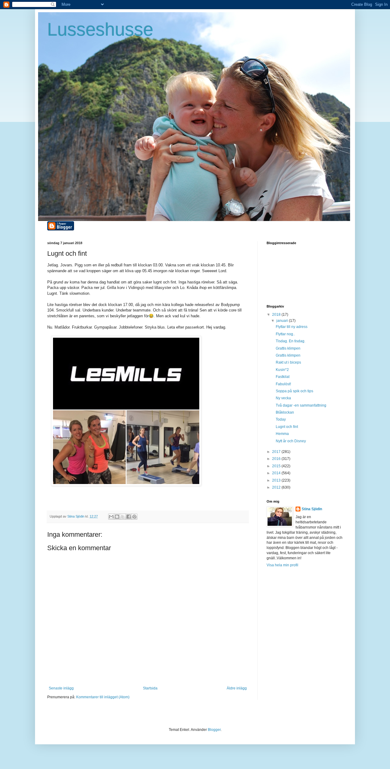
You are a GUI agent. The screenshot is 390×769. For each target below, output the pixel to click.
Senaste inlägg (61, 688)
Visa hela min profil (282, 565)
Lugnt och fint (287, 427)
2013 (277, 480)
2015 (277, 466)
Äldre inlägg (237, 688)
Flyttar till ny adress (291, 327)
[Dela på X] (123, 517)
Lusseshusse (100, 29)
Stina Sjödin (312, 509)
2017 (277, 452)
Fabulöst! (283, 384)
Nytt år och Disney (291, 441)
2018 (277, 314)
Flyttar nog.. (285, 334)
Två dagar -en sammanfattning (301, 405)
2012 (277, 487)
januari (282, 321)
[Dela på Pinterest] (134, 517)
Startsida (150, 688)
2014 (277, 473)
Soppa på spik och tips (294, 391)
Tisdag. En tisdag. (290, 341)
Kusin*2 (282, 370)
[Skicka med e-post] (111, 517)
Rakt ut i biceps (288, 362)
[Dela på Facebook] (129, 517)
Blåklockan (285, 412)
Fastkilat (282, 377)
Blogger (214, 730)
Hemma (282, 434)
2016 (277, 459)
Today (281, 419)
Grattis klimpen (288, 348)
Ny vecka (283, 398)
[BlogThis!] (117, 517)
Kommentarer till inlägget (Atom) (102, 697)
